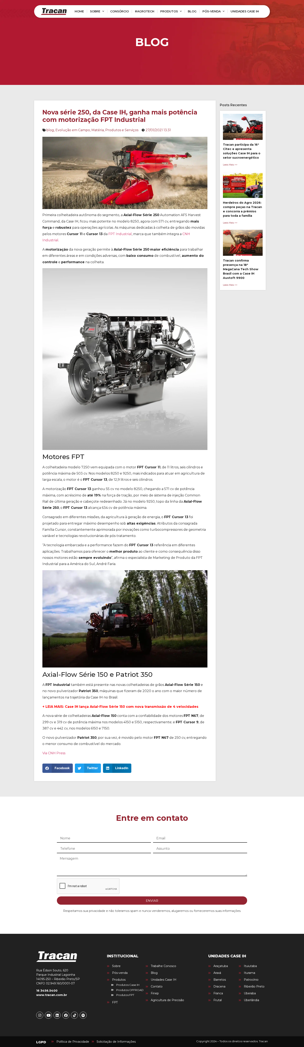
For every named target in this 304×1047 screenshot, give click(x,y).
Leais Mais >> (230, 164)
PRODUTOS (169, 11)
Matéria (97, 130)
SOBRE (95, 11)
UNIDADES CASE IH (245, 11)
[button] (57, 768)
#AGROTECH (144, 11)
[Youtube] (48, 1015)
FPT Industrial (120, 234)
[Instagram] (39, 1015)
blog (50, 130)
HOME (79, 11)
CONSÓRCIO (119, 11)
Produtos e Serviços (121, 130)
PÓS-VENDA (211, 11)
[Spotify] (83, 1015)
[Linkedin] (57, 1015)
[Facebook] (65, 1015)
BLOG (192, 11)
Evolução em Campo (72, 130)
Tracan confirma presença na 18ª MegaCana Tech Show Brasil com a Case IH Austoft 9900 (240, 269)
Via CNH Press (53, 753)
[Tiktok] (74, 1015)
